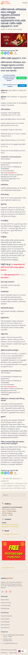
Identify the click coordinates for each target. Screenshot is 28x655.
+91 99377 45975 (7, 639)
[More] (11, 53)
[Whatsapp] (2, 53)
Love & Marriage (5, 621)
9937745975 (6, 524)
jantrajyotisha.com (11, 173)
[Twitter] (8, 53)
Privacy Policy (4, 652)
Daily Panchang (5, 599)
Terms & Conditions (13, 652)
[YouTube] (6, 591)
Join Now (22, 85)
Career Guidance (5, 619)
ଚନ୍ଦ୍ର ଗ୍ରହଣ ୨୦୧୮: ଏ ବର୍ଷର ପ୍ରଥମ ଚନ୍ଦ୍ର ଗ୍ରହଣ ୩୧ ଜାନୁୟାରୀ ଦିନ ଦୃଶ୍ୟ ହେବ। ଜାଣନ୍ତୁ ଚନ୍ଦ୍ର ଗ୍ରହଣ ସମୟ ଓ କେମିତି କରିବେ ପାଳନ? (14, 486)
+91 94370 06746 (7, 640)
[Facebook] (5, 53)
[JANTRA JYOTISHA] (5, 2)
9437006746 (14, 524)
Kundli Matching (5, 608)
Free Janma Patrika (6, 605)
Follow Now (21, 78)
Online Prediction (5, 624)
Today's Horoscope (6, 602)
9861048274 (5, 526)
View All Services (5, 627)
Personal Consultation (6, 616)
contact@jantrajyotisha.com (10, 534)
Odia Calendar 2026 (8, 568)
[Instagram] (10, 591)
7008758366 (14, 526)
